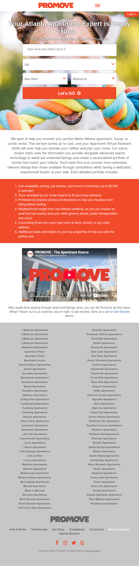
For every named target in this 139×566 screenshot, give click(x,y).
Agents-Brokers (69, 533)
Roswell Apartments (104, 442)
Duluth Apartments (104, 343)
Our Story (58, 529)
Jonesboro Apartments (34, 425)
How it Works (17, 529)
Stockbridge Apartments (104, 460)
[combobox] (70, 50)
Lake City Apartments (34, 434)
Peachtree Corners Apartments (104, 425)
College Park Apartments (34, 399)
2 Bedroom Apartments (34, 334)
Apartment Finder (35, 351)
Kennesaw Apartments (35, 429)
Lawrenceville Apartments (35, 438)
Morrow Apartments (34, 486)
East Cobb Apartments (104, 351)
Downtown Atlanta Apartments (104, 334)
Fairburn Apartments (104, 364)
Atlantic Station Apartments (35, 364)
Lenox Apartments (34, 442)
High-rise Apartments (104, 408)
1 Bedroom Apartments (34, 330)
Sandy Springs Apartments (104, 447)
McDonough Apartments (35, 473)
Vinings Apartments (104, 490)
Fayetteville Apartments (104, 369)
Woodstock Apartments (104, 503)
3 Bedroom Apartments (34, 338)
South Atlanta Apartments (104, 455)
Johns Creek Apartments (34, 421)
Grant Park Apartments (104, 382)
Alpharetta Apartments (35, 347)
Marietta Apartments (34, 468)
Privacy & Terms (93, 550)
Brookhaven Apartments (35, 377)
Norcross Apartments (34, 494)
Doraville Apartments (104, 330)
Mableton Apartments (34, 464)
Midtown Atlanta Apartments (34, 477)
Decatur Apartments (34, 416)
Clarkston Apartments (34, 395)
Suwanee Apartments (104, 473)
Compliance (77, 529)
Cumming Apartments (34, 408)
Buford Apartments (35, 386)
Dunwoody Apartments (104, 347)
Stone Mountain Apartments (104, 464)
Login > (131, 14)
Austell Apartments (35, 369)
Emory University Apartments (104, 360)
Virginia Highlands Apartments (104, 494)
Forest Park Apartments (104, 377)
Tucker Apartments (104, 481)
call (107, 311)
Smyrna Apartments (104, 451)
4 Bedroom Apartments (34, 343)
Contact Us (96, 529)
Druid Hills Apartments (104, 338)
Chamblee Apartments (34, 390)
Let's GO (66, 93)
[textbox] (72, 49)
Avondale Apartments (34, 373)
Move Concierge (119, 529)
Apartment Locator (35, 360)
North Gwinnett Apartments (35, 503)
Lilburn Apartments (35, 447)
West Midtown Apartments (104, 499)
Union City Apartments (104, 486)
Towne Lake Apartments (104, 477)
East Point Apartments (104, 356)
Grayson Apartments (104, 386)
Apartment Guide (35, 356)
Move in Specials (35, 490)
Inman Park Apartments (104, 412)
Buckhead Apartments (35, 382)
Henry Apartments (104, 403)
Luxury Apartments (35, 460)
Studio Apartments (104, 468)
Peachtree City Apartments (104, 421)
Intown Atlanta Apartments (104, 416)
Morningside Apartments (34, 481)
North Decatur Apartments (35, 499)
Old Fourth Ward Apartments (34, 507)
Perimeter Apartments (104, 429)
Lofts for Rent (35, 455)
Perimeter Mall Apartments (104, 434)
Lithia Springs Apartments (34, 451)
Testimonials (39, 529)
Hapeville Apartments (104, 399)
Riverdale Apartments (104, 438)
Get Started (122, 311)
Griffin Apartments (104, 390)
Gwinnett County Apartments (104, 395)
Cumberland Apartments (35, 403)
